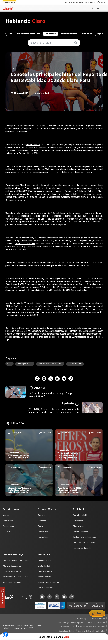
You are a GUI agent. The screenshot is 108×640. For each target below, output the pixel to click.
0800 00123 (97, 606)
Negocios (101, 34)
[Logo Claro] (8, 8)
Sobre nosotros (44, 560)
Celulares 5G (78, 521)
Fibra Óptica (8, 521)
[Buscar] (92, 8)
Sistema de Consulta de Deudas (91, 631)
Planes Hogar (8, 526)
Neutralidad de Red (66, 631)
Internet (6, 515)
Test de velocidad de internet (85, 537)
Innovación (87, 34)
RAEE (9, 364)
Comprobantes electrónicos (84, 543)
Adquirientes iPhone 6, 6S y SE (15, 577)
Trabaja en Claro (45, 577)
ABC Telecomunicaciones (28, 34)
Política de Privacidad (96, 623)
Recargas (42, 526)
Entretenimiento (69, 34)
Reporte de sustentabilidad (50, 364)
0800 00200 (80, 606)
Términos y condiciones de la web (91, 618)
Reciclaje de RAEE (25, 364)
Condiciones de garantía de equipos (68, 623)
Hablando (25, 21)
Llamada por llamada (82, 548)
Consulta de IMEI (80, 515)
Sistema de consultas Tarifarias (91, 627)
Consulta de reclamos (12, 571)
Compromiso (51, 34)
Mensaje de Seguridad (12, 582)
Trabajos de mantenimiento (49, 582)
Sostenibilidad (44, 566)
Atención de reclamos (12, 566)
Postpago (42, 521)
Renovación (43, 532)
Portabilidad (43, 537)
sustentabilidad (75, 364)
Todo (9, 34)
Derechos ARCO (68, 627)
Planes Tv (7, 532)
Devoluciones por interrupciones (16, 560)
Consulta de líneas (80, 532)
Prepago (41, 515)
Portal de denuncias (46, 588)
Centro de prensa (45, 571)
